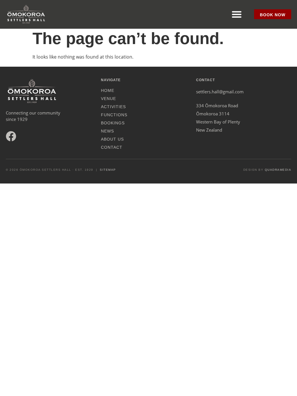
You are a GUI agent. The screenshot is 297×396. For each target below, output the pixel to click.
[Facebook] (11, 136)
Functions (114, 114)
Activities (113, 106)
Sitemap (108, 169)
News (107, 131)
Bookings (113, 123)
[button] (237, 14)
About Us (112, 139)
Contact (111, 147)
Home (107, 90)
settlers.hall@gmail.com (220, 92)
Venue (108, 98)
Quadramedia (278, 169)
